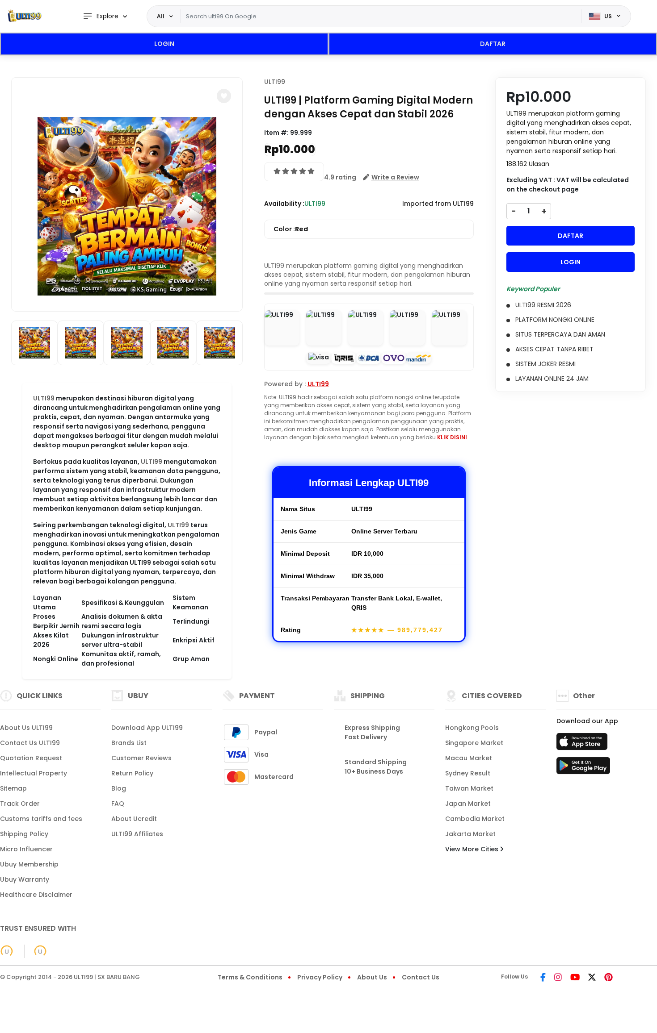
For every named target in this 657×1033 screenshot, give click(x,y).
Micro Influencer (26, 849)
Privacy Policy (319, 977)
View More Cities (472, 849)
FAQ (117, 803)
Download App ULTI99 (147, 727)
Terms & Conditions (250, 977)
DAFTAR (492, 43)
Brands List (129, 742)
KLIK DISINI (452, 437)
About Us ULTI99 (26, 727)
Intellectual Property (33, 773)
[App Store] (583, 744)
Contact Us (420, 977)
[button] (224, 96)
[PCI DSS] (6, 951)
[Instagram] (558, 978)
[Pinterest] (608, 978)
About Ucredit (134, 818)
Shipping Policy (24, 833)
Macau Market (468, 758)
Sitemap (13, 788)
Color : (291, 229)
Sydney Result (467, 773)
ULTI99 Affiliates (137, 833)
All (160, 16)
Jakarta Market (470, 833)
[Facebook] (543, 978)
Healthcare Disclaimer (36, 894)
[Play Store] (583, 768)
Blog (118, 788)
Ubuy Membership (29, 864)
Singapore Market (474, 742)
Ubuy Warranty (24, 879)
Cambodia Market (475, 818)
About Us (372, 977)
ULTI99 (44, 398)
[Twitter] (592, 978)
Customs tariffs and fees (41, 818)
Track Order (20, 803)
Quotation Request (31, 758)
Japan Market (468, 803)
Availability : (284, 203)
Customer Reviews (141, 758)
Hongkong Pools (472, 727)
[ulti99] (24, 16)
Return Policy (132, 773)
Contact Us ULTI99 (30, 742)
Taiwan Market (469, 788)
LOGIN (164, 43)
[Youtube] (575, 978)
